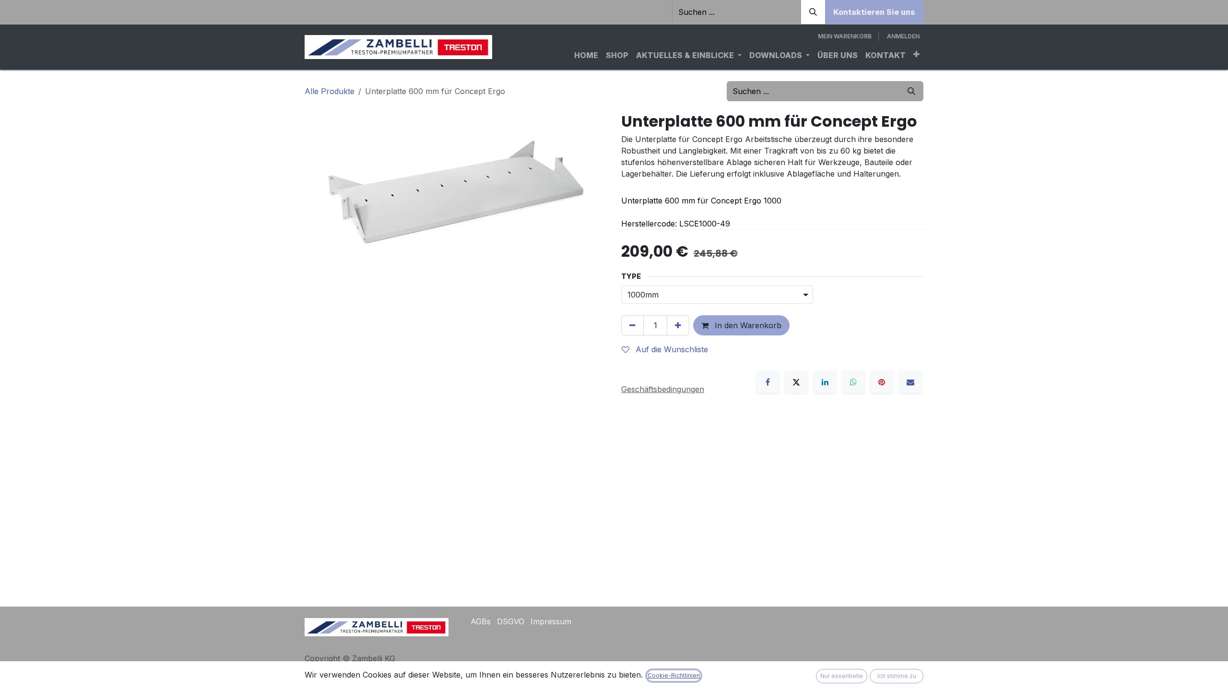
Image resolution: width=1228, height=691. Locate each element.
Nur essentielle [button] (841, 675)
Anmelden (903, 36)
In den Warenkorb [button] (746, 325)
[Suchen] (813, 12)
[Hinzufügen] (678, 325)
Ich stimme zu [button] (896, 675)
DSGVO (510, 621)
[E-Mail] (910, 381)
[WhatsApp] (853, 381)
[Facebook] (767, 381)
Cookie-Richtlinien (674, 675)
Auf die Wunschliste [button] (670, 349)
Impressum (551, 621)
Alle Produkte (329, 91)
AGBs (481, 621)
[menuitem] (586, 55)
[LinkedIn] (825, 381)
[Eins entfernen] (632, 325)
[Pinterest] (881, 381)
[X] (796, 381)
